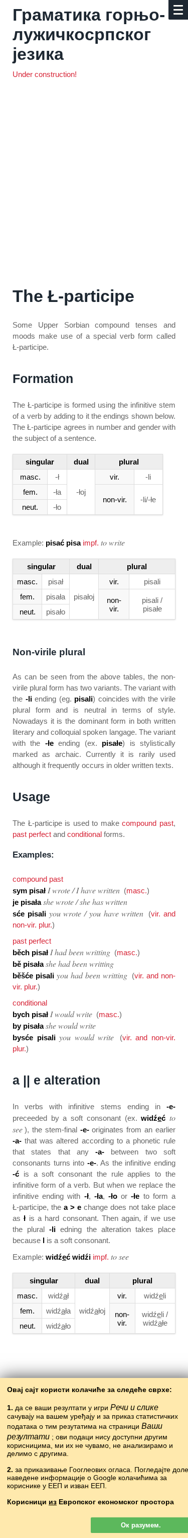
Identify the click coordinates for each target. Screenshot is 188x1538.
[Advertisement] (94, 187)
